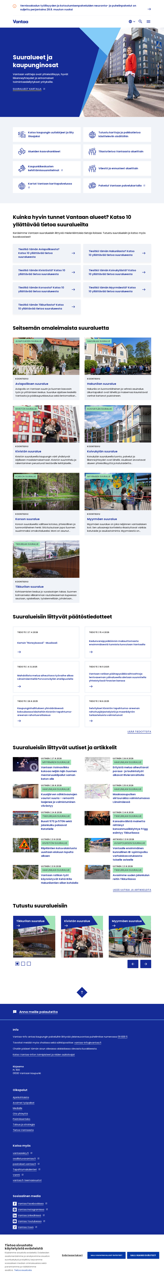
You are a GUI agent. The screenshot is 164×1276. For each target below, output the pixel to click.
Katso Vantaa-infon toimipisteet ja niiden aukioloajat (44, 1054)
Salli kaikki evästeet (143, 1255)
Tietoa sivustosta (23, 1270)
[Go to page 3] (29, 964)
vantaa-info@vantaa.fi (87, 1042)
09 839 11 (122, 1036)
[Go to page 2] (23, 964)
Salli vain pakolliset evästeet (106, 1255)
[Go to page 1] (17, 964)
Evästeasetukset (72, 1255)
